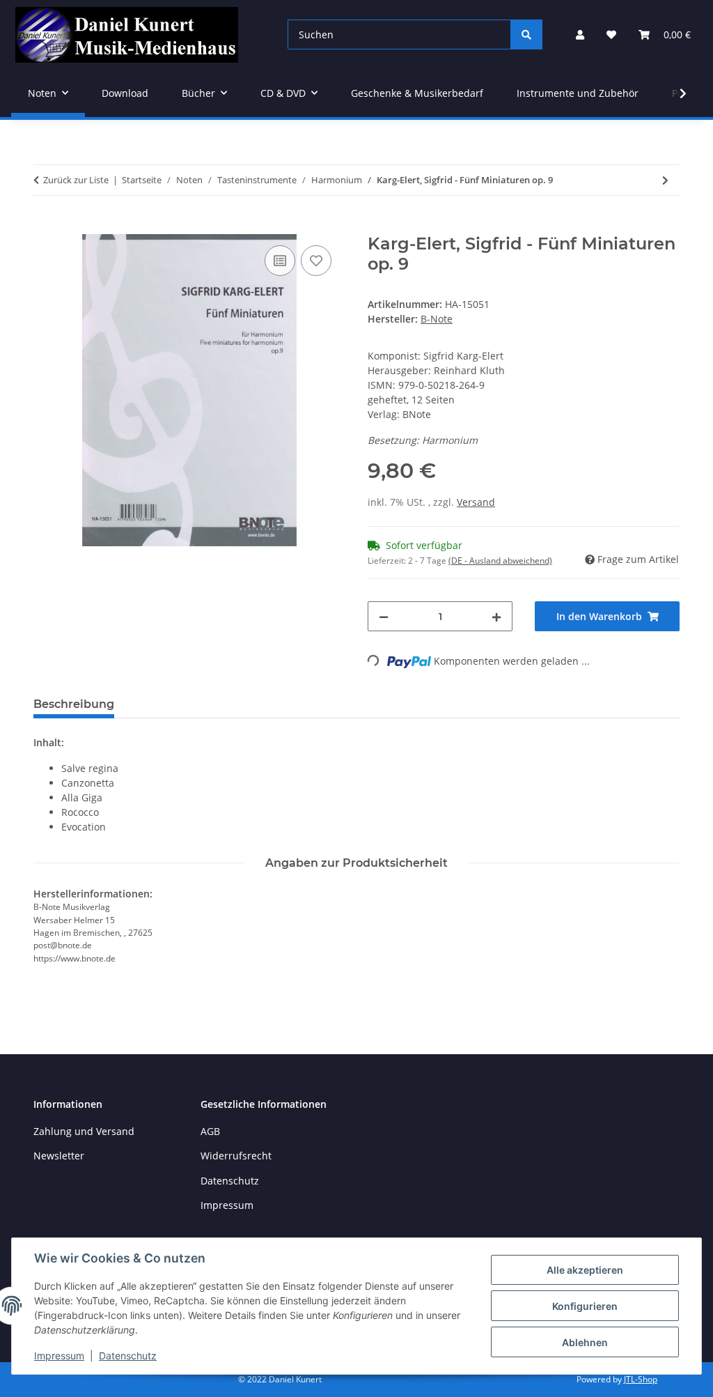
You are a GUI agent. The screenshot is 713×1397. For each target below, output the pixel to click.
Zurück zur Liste (76, 179)
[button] (580, 34)
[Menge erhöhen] (496, 616)
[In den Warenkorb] (44, 226)
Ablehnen (585, 1342)
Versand (476, 502)
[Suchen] (526, 34)
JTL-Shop (640, 1379)
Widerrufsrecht (236, 1155)
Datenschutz (128, 1355)
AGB (210, 1131)
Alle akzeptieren (585, 1270)
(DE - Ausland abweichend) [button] (500, 560)
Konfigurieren (585, 1306)
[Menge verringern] (383, 616)
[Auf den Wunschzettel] (316, 260)
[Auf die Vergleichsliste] (280, 260)
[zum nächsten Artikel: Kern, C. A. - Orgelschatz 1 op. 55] (665, 180)
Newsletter (58, 1155)
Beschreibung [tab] (73, 704)
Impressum (59, 1355)
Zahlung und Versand (83, 1131)
